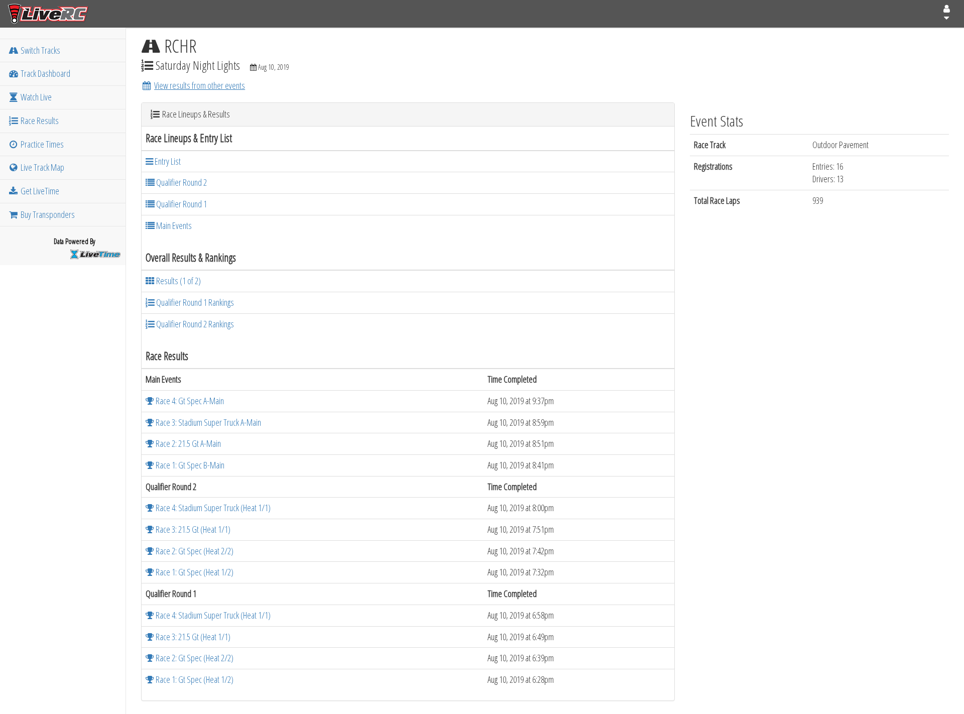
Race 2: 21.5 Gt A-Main (187, 443)
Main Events (173, 225)
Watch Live (35, 97)
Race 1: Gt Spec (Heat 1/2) (193, 572)
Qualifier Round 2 (181, 182)
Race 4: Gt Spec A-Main (189, 401)
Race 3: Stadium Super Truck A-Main (207, 422)
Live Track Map (41, 167)
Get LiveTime (39, 191)
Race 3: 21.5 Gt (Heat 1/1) (192, 529)
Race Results (39, 120)
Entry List (167, 161)
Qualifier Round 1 (181, 204)
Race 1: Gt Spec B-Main (189, 465)
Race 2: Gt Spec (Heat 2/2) (193, 551)
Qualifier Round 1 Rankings (194, 302)
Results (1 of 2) (178, 281)
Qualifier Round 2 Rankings (194, 324)
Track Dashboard (44, 73)
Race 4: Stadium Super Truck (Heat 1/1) (212, 508)
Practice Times (41, 144)
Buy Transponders (47, 214)
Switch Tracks (39, 50)
